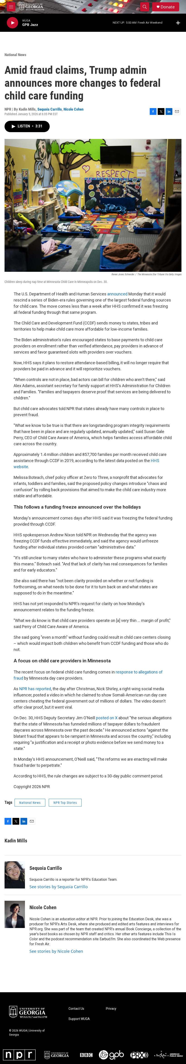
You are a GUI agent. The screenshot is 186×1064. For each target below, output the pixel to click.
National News (15, 54)
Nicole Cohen (73, 109)
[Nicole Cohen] (15, 914)
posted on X (106, 717)
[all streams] (179, 23)
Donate (168, 7)
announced (117, 294)
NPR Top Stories (65, 802)
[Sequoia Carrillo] (15, 874)
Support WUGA (79, 1019)
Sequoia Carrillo (49, 109)
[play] (12, 22)
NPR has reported (35, 688)
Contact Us (76, 1008)
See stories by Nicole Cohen (56, 951)
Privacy (111, 1008)
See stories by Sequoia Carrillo (58, 886)
